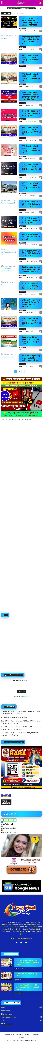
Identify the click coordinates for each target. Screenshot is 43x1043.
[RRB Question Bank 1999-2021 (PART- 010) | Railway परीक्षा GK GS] (9, 168)
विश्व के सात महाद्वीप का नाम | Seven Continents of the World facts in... (30, 40)
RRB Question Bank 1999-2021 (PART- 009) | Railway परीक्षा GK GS (31, 186)
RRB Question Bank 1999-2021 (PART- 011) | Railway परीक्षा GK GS (31, 149)
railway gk (22, 28)
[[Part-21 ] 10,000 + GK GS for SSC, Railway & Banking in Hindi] (9, 222)
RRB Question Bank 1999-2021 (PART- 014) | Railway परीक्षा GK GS (31, 58)
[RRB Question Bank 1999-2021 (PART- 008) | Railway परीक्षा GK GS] (9, 322)
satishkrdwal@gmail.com (25, 938)
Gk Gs (3, 1020)
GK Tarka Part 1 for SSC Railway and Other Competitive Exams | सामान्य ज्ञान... (30, 21)
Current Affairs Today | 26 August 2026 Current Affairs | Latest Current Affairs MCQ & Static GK (20, 722)
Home (14, 13)
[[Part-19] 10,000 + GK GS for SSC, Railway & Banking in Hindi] (9, 287)
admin (21, 31)
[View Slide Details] (21, 854)
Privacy (21, 1037)
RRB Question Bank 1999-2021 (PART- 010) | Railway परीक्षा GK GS (31, 167)
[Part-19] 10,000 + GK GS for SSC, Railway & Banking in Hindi (31, 285)
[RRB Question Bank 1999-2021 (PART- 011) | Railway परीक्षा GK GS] (9, 150)
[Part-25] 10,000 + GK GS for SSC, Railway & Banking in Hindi (31, 113)
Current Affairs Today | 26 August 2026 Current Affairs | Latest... (27, 987)
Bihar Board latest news (8, 1017)
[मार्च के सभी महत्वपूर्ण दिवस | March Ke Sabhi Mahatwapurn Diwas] (9, 359)
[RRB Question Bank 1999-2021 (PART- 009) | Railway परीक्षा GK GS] (9, 187)
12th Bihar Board (6, 1024)
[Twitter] (22, 943)
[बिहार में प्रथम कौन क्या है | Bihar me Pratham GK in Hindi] (9, 238)
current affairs (5, 1011)
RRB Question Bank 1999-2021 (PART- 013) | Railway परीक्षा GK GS (31, 77)
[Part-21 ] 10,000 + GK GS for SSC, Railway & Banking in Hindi (31, 220)
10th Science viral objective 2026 (26, 8)
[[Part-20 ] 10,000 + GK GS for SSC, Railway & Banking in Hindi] (9, 255)
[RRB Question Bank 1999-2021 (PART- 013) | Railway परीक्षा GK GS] (9, 78)
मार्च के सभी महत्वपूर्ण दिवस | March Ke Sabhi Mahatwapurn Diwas (31, 357)
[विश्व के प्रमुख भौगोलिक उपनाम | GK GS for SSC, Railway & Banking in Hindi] (9, 341)
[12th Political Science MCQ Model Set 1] (6, 976)
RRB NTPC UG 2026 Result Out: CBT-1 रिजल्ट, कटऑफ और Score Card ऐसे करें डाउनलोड (19, 734)
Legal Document (9, 1034)
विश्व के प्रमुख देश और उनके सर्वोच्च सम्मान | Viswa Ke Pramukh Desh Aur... (31, 269)
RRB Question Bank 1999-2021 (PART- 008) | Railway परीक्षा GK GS (31, 321)
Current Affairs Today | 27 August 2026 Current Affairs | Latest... (27, 962)
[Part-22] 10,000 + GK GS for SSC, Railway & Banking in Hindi (31, 204)
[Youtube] (26, 943)
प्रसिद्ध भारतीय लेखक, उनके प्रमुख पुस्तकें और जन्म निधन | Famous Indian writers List (31, 303)
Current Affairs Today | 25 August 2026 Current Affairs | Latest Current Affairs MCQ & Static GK (20, 728)
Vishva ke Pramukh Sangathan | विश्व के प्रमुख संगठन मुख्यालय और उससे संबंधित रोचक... (30, 95)
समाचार (3, 1007)
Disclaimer (36, 1034)
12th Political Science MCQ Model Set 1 (14, 717)
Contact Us (19, 1034)
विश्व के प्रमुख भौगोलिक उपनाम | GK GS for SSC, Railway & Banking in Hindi (31, 340)
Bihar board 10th (6, 1014)
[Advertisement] (21, 515)
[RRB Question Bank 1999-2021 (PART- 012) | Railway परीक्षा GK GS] (9, 131)
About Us (27, 1034)
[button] (39, 3)
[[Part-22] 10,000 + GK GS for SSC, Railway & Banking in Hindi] (9, 206)
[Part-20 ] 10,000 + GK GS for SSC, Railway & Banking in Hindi (31, 253)
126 (40, 366)
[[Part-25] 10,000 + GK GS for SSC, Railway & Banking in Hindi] (9, 115)
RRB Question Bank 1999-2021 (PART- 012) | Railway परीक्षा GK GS (31, 130)
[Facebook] (17, 943)
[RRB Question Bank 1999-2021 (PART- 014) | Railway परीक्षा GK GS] (9, 59)
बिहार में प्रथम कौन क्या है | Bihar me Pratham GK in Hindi (31, 236)
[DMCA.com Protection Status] (21, 802)
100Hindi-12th (11, 8)
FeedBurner (25, 696)
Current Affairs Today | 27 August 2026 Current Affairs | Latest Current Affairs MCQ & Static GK (20, 713)
